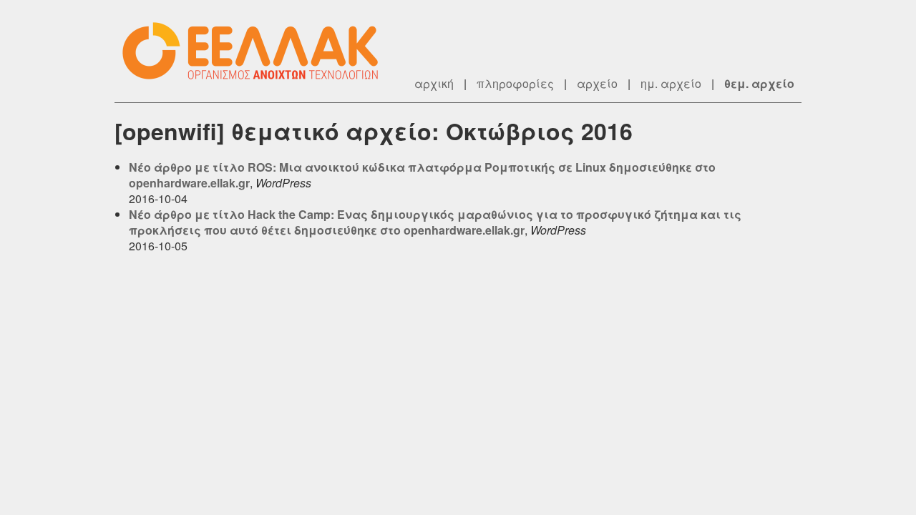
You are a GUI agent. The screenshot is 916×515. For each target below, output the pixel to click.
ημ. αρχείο (670, 83)
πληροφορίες (515, 83)
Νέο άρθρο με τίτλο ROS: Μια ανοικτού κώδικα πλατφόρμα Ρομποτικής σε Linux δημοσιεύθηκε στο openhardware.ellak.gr (422, 175)
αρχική (434, 83)
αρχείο (597, 83)
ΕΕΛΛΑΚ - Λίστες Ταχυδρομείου (257, 51)
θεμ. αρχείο (759, 83)
